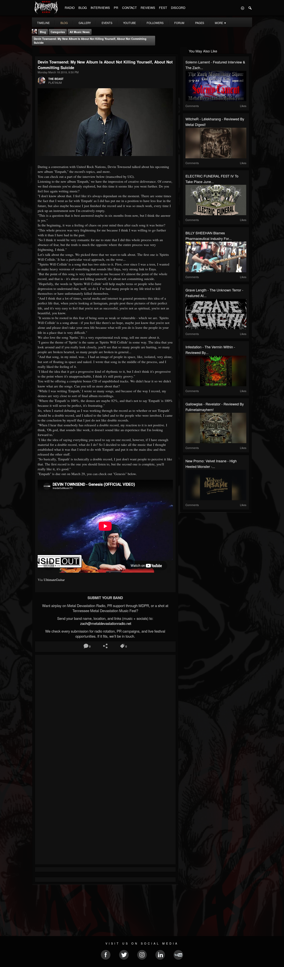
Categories (58, 32)
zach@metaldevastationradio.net (105, 623)
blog (64, 23)
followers (155, 23)
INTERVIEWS (100, 7)
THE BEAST (56, 79)
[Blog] (36, 51)
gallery (85, 23)
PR (116, 7)
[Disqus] (105, 709)
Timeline (43, 23)
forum (179, 23)
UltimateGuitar (54, 579)
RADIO (70, 7)
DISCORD (178, 7)
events (107, 23)
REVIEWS (148, 7)
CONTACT (129, 7)
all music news (80, 32)
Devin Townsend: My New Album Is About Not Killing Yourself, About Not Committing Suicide (90, 41)
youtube (129, 23)
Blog (43, 32)
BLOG (82, 7)
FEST (163, 7)
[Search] (250, 8)
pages (199, 23)
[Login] (242, 8)
